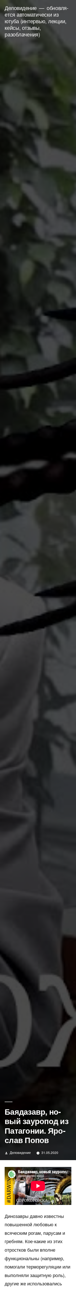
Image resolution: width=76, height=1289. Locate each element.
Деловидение (21, 8)
